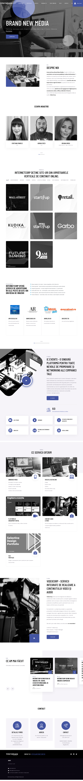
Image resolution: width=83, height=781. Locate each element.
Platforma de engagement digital (13, 520)
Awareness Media (12, 480)
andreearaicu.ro (13, 318)
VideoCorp (47, 527)
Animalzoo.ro (29, 318)
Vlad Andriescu (65, 143)
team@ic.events (55, 393)
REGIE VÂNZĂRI (53, 3)
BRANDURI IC (44, 3)
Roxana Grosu (41, 143)
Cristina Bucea (65, 743)
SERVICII (36, 3)
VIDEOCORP (52, 636)
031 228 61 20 (65, 737)
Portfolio (9, 31)
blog (35, 676)
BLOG (60, 3)
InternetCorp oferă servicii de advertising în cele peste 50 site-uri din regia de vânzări (17, 289)
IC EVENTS (52, 398)
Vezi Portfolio (11, 557)
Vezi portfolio (11, 562)
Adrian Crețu (17, 143)
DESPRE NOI (21, 3)
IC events (10, 525)
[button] (40, 154)
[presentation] (8, 689)
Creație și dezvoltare (51, 480)
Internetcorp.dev (48, 490)
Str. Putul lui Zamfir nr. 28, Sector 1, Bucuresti (19, 772)
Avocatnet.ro (47, 318)
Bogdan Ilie (66, 744)
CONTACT (66, 3)
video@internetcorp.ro (52, 632)
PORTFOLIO (29, 3)
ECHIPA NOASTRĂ (41, 106)
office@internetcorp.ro (66, 735)
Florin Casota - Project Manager (55, 629)
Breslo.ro (64, 318)
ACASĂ (14, 3)
